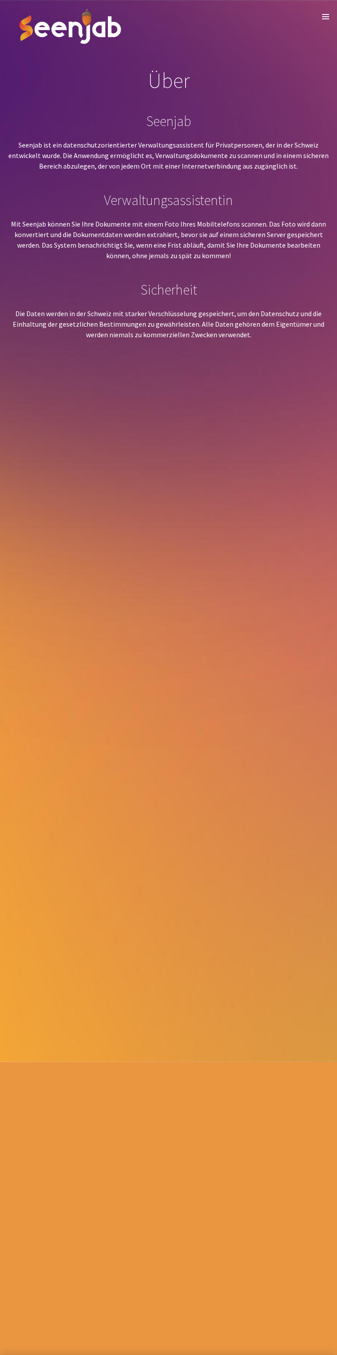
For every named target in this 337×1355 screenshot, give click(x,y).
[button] (325, 16)
